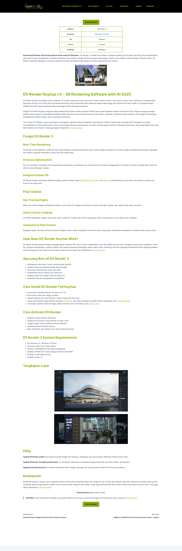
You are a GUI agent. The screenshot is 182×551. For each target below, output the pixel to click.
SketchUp (85, 180)
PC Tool (109, 6)
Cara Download (123, 301)
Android (150, 6)
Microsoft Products (71, 6)
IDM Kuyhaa (67, 301)
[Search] (158, 6)
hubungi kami (94, 304)
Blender (107, 180)
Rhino (97, 180)
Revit (92, 180)
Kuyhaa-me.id (131, 498)
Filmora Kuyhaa (99, 250)
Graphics (124, 6)
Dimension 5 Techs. (102, 34)
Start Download (91, 22)
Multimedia (93, 6)
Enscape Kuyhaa (75, 128)
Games (138, 6)
